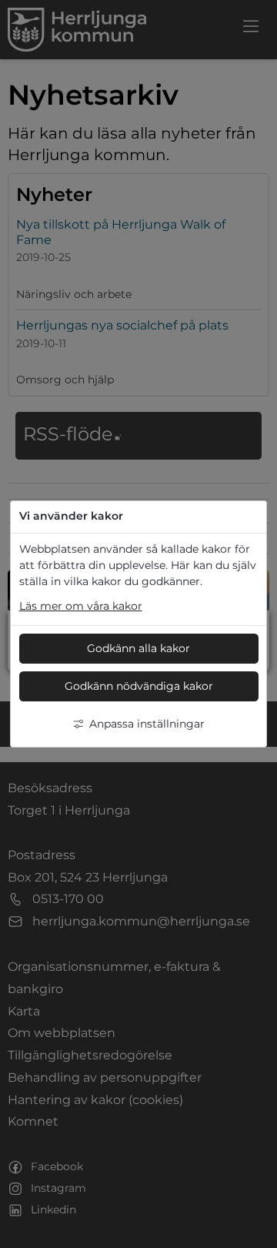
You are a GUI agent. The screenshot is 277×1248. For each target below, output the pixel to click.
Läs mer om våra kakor (80, 606)
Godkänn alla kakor (138, 648)
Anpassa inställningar (147, 724)
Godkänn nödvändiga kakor (139, 686)
